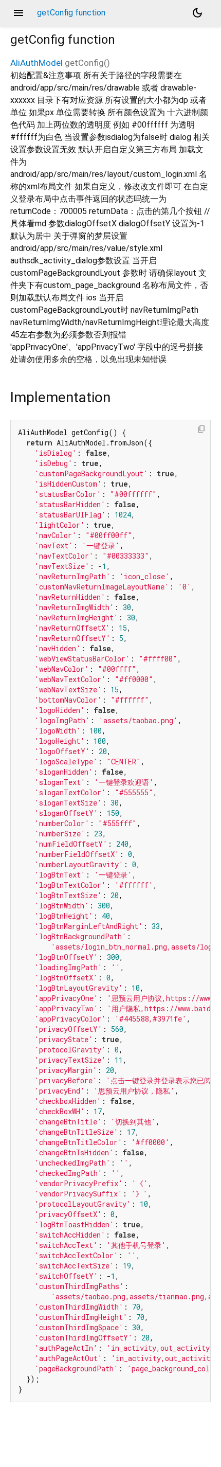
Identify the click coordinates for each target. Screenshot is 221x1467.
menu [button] (18, 13)
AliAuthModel (36, 63)
